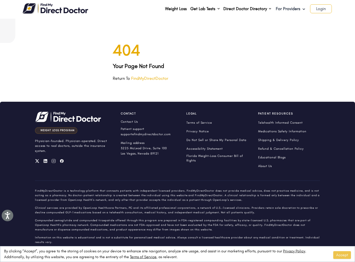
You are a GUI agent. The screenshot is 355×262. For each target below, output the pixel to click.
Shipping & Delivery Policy (278, 140)
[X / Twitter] (37, 161)
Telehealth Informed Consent (280, 122)
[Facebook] (62, 161)
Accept (342, 255)
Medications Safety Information (282, 131)
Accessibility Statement (204, 148)
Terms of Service (143, 257)
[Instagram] (53, 161)
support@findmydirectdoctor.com (146, 134)
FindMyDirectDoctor (149, 78)
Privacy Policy (294, 251)
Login (321, 8)
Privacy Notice (197, 131)
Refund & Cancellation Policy (281, 148)
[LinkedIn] (45, 161)
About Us (265, 166)
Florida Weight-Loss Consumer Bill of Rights (214, 158)
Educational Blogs (272, 157)
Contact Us (129, 121)
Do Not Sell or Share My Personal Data (216, 140)
